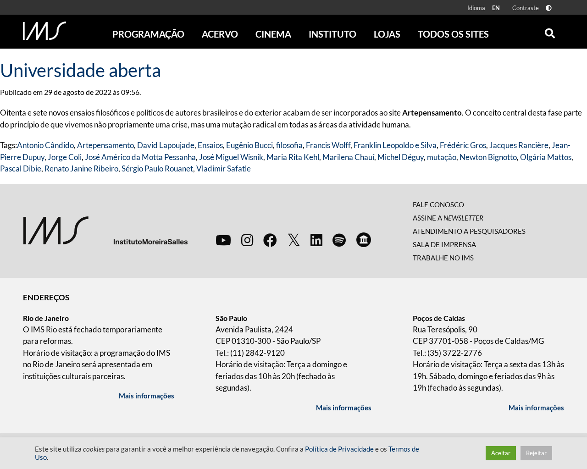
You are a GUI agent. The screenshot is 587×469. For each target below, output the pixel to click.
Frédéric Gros (463, 145)
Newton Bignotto (488, 157)
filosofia (289, 145)
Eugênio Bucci (249, 145)
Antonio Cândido (45, 145)
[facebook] (270, 240)
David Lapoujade (165, 145)
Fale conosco (438, 204)
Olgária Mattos (545, 157)
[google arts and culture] (363, 240)
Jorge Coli (65, 157)
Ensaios (210, 145)
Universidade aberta (80, 70)
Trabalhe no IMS (443, 258)
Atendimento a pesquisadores (469, 231)
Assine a (448, 218)
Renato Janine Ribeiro (81, 168)
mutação (441, 157)
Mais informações (146, 396)
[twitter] (293, 240)
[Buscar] (550, 31)
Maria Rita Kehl (292, 157)
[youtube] (223, 240)
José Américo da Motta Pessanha (140, 157)
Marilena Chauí (348, 157)
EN (496, 7)
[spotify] (339, 240)
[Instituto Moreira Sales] (105, 230)
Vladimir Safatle (223, 168)
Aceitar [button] (500, 453)
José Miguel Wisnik (231, 157)
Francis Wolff (328, 145)
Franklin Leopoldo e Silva (395, 145)
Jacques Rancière (518, 145)
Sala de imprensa (444, 244)
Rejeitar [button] (536, 453)
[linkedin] (316, 240)
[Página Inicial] (44, 31)
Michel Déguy (400, 157)
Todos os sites (453, 33)
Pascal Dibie (20, 168)
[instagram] (247, 240)
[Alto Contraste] (548, 8)
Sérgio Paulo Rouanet (157, 168)
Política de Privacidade (339, 449)
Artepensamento (105, 145)
